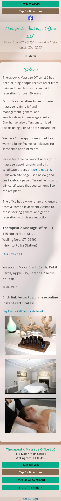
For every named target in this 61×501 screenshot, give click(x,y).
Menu (32, 56)
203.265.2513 (12, 254)
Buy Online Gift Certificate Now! (22, 311)
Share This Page (29, 487)
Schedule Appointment (30, 480)
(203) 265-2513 (30, 4)
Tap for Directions (30, 11)
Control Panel (30, 498)
